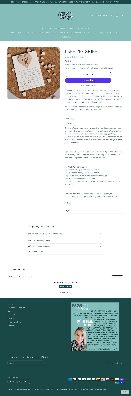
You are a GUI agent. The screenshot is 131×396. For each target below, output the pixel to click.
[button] (94, 32)
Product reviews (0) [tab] (15, 277)
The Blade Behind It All (16, 308)
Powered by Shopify (26, 389)
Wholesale (11, 326)
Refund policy (39, 389)
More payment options (88, 85)
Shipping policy (73, 389)
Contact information (86, 389)
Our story (11, 304)
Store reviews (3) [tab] (27, 277)
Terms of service (61, 389)
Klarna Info (11, 315)
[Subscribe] (43, 363)
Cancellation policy (101, 389)
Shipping (79, 64)
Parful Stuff (16, 389)
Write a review (65, 287)
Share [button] (69, 203)
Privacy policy (50, 389)
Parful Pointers (13, 318)
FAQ (8, 311)
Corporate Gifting (14, 322)
